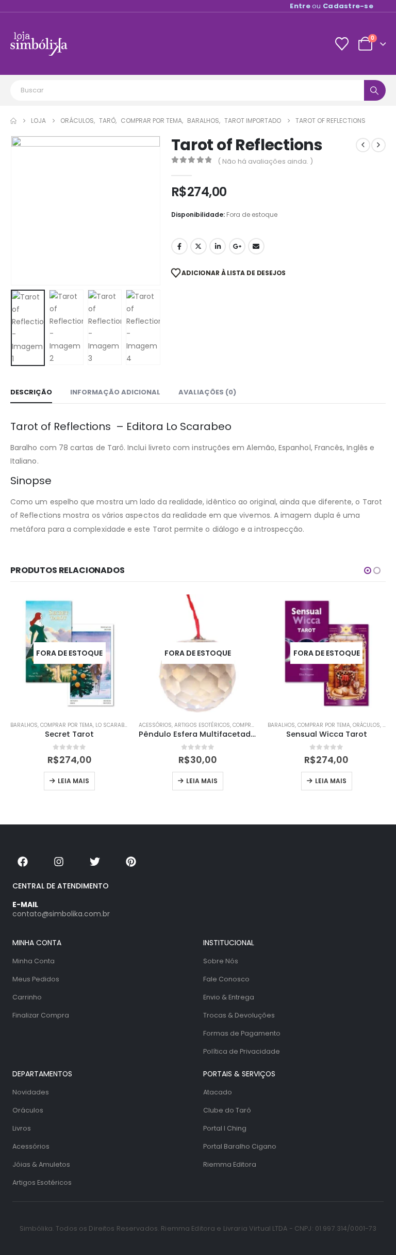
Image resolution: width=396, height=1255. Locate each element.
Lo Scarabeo (112, 725)
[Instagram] (58, 861)
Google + (237, 246)
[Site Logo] (39, 43)
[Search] (375, 90)
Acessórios (155, 725)
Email (256, 246)
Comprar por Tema (66, 725)
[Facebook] (22, 861)
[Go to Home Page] (13, 121)
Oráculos (366, 725)
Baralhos (24, 725)
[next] (378, 145)
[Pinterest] (131, 861)
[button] (23, 210)
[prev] (363, 145)
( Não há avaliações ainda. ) (265, 161)
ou (331, 6)
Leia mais (73, 780)
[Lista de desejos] (342, 44)
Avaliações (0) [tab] (207, 392)
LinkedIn (217, 246)
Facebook (179, 246)
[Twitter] (95, 861)
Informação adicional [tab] (115, 392)
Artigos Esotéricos (202, 725)
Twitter (198, 246)
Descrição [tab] (31, 392)
